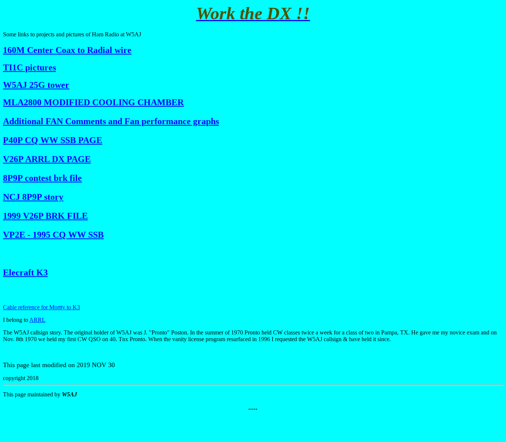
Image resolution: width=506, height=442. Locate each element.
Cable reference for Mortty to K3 (41, 307)
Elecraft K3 (25, 272)
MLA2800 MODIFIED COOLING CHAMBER (93, 102)
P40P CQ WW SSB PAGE (52, 140)
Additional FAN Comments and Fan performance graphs (111, 121)
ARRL (37, 320)
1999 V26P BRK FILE (45, 216)
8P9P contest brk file (42, 178)
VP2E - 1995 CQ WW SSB (53, 235)
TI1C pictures (29, 67)
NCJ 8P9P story (33, 197)
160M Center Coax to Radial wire (67, 50)
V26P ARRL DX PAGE (47, 159)
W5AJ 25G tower (36, 85)
